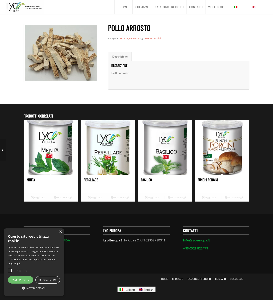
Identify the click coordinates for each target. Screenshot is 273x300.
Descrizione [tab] (120, 56)
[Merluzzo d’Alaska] (3, 150)
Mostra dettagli (64, 197)
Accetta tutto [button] (21, 279)
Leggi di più (14, 263)
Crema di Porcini (152, 38)
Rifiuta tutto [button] (47, 279)
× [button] (60, 231)
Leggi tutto (39, 197)
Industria (134, 38)
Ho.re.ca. (124, 38)
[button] (34, 288)
